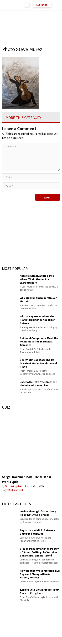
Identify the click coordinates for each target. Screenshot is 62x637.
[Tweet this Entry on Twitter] (36, 631)
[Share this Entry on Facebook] (25, 631)
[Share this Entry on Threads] (57, 631)
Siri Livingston (14, 486)
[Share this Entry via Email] (4, 631)
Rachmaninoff (15, 490)
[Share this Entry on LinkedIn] (46, 631)
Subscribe (41, 4)
